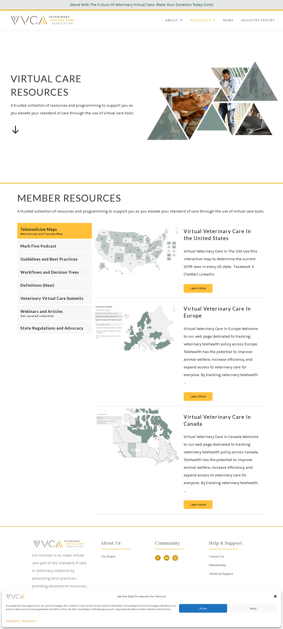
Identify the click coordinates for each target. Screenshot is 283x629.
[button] (275, 596)
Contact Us (216, 556)
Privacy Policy (29, 620)
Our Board (108, 556)
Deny (253, 608)
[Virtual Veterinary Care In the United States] (136, 251)
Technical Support (221, 573)
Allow (203, 608)
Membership (217, 565)
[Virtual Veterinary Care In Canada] (136, 437)
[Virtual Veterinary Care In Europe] (136, 328)
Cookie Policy (13, 620)
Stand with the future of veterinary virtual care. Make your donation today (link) (141, 4)
